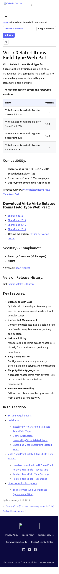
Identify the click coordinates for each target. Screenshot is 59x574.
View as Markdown (14, 28)
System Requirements (20, 423)
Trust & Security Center (41, 552)
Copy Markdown (46, 28)
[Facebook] (34, 560)
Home (5, 22)
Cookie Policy (27, 545)
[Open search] (31, 5)
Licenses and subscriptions (22, 491)
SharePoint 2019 (17, 224)
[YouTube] (28, 560)
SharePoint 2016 (17, 228)
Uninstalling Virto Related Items (30, 448)
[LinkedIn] (22, 560)
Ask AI (8, 35)
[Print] (5, 42)
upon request (22, 271)
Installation (14, 428)
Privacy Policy (10, 545)
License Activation (23, 444)
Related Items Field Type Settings (31, 482)
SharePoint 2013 (17, 233)
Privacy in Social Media (15, 552)
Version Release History (21, 287)
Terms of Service (44, 545)
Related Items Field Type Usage (30, 487)
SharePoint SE (15, 219)
